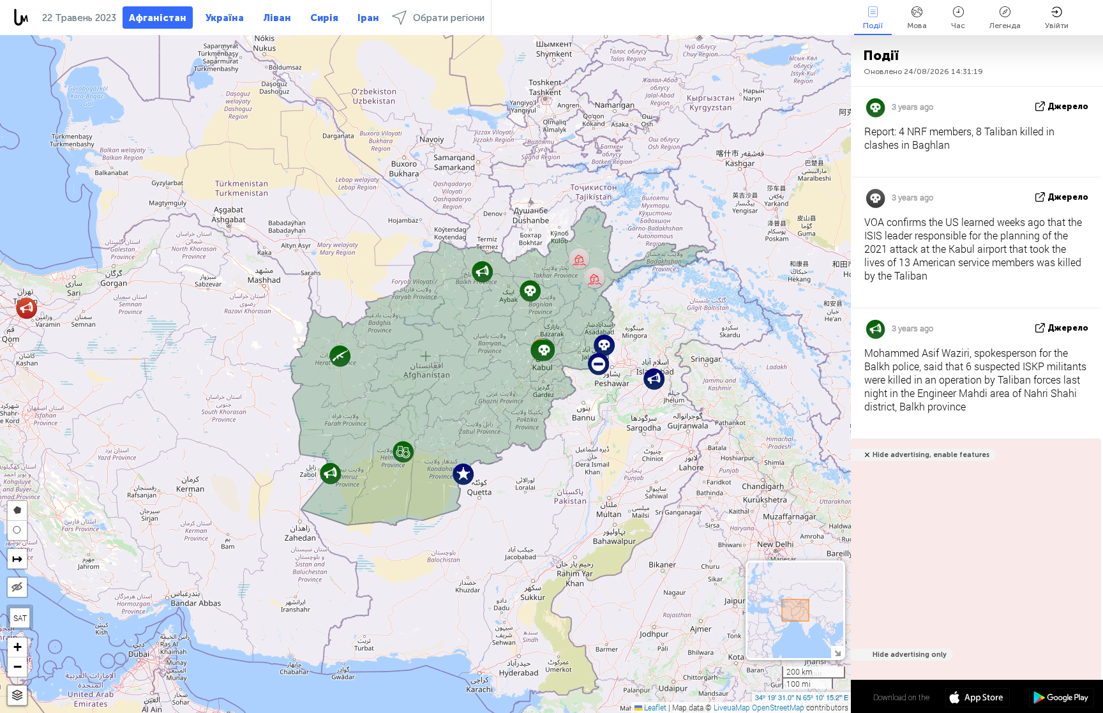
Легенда (1005, 25)
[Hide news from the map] (17, 587)
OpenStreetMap (778, 707)
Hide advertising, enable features (931, 455)
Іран (368, 18)
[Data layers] (17, 695)
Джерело (1067, 106)
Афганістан (157, 18)
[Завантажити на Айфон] (977, 699)
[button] (26, 308)
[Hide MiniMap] (837, 652)
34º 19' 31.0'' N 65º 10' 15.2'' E (801, 697)
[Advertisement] (973, 572)
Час (958, 25)
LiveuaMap (732, 707)
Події (873, 25)
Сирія (324, 18)
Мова (917, 25)
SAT (20, 618)
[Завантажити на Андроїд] (1061, 699)
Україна (225, 18)
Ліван (277, 18)
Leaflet (654, 707)
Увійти (1057, 25)
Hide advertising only (910, 654)
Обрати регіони (448, 18)
